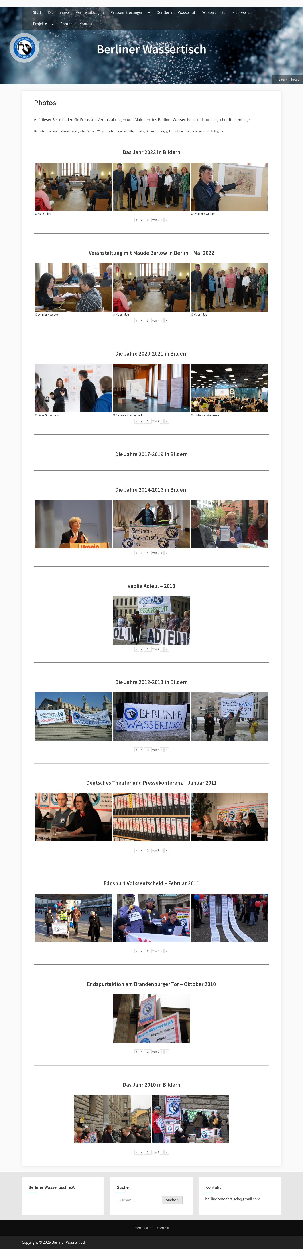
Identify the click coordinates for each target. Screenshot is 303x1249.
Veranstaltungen (90, 12)
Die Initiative (58, 12)
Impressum (143, 1227)
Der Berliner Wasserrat (176, 12)
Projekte (40, 23)
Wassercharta (214, 12)
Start (37, 12)
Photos (66, 23)
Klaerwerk (240, 12)
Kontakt (85, 23)
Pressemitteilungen (127, 12)
